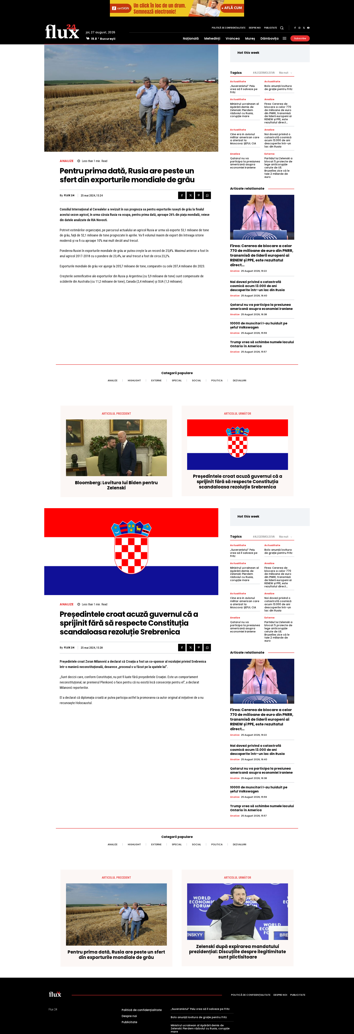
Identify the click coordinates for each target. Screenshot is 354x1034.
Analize (67, 161)
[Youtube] (308, 28)
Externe (269, 154)
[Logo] (62, 31)
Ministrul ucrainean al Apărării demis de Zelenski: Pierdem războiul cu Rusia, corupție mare (244, 110)
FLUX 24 (69, 195)
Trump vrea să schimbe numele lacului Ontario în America (262, 344)
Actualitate (238, 81)
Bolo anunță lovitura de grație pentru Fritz (278, 87)
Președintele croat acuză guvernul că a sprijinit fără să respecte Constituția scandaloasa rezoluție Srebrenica (237, 482)
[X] (304, 28)
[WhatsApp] (207, 195)
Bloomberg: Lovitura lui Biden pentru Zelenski (116, 485)
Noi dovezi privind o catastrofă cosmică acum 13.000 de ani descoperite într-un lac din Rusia (277, 140)
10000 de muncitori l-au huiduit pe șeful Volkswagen (258, 325)
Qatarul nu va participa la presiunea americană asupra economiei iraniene (245, 162)
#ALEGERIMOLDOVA (264, 72)
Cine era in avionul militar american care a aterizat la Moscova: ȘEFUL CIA (244, 138)
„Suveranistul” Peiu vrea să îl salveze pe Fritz (243, 89)
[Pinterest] (198, 195)
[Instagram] (299, 28)
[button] (281, 27)
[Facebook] (295, 28)
